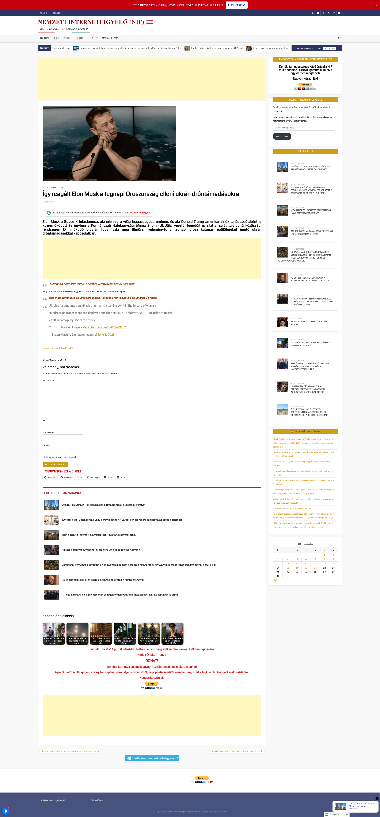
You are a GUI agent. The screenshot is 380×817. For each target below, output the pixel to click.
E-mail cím (48, 432)
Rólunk (43, 13)
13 (306, 563)
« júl (275, 579)
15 (324, 563)
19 (297, 567)
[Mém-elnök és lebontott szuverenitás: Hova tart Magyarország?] (282, 210)
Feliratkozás (282, 136)
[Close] (377, 5)
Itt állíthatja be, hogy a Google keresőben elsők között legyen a (102, 212)
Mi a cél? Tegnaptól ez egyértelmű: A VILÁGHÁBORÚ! (235, 751)
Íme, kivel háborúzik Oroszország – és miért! (293, 508)
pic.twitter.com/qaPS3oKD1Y (106, 327)
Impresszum (56, 13)
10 (277, 563)
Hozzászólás (49, 380)
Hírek (56, 38)
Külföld (80, 38)
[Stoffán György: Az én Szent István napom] (282, 321)
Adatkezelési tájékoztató (53, 800)
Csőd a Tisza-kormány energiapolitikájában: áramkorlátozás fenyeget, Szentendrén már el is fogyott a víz (271, 48)
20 (306, 567)
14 (315, 563)
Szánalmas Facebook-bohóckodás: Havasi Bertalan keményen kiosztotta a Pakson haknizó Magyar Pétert (98, 48)
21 (315, 567)
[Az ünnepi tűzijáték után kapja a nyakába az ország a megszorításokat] (282, 277)
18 (287, 567)
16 (333, 563)
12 (297, 563)
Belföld (68, 38)
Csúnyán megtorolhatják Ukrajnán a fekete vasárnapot (71, 751)
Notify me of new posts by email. (60, 457)
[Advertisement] (152, 79)
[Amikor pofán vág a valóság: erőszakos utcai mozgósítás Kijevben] (282, 231)
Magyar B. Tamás (110, 38)
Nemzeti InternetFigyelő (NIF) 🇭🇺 (95, 22)
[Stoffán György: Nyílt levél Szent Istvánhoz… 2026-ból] (155, 48)
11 (287, 563)
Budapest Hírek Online (307, 431)
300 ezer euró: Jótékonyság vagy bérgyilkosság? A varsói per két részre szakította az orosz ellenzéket (311, 190)
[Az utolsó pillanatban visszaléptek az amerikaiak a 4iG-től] (282, 342)
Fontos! (94, 38)
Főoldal (44, 38)
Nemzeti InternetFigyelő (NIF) (179, 811)
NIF (292, 163)
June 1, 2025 (106, 334)
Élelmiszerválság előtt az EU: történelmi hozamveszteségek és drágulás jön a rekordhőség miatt (309, 412)
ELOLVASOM (236, 5)
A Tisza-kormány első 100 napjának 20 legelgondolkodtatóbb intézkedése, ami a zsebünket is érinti (312, 302)
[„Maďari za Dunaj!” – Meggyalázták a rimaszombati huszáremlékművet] (282, 166)
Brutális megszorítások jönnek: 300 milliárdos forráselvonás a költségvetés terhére (310, 366)
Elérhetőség (97, 800)
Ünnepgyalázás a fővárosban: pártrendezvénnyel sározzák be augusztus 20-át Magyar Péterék (308, 389)
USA (61, 187)
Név (45, 420)
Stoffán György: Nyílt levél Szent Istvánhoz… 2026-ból (185, 48)
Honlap (46, 445)
